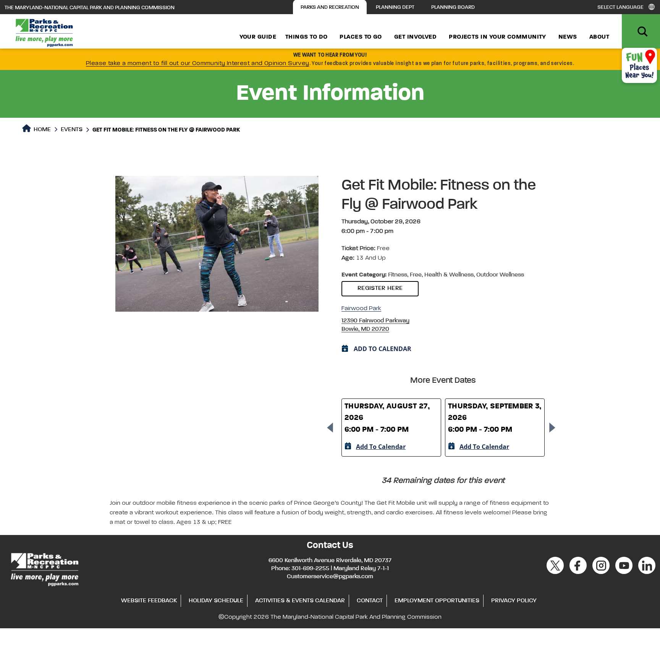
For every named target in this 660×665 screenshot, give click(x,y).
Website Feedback (149, 601)
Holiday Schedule (216, 601)
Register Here (380, 288)
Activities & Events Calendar (300, 601)
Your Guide (258, 37)
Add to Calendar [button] (382, 349)
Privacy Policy (514, 601)
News (567, 37)
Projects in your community (497, 37)
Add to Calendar (381, 446)
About (599, 37)
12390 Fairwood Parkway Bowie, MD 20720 (375, 325)
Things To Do (306, 37)
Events (71, 130)
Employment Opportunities (437, 601)
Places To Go (361, 37)
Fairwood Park (361, 309)
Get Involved (415, 37)
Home (41, 130)
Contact (370, 601)
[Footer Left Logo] (44, 568)
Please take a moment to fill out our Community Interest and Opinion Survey (197, 63)
